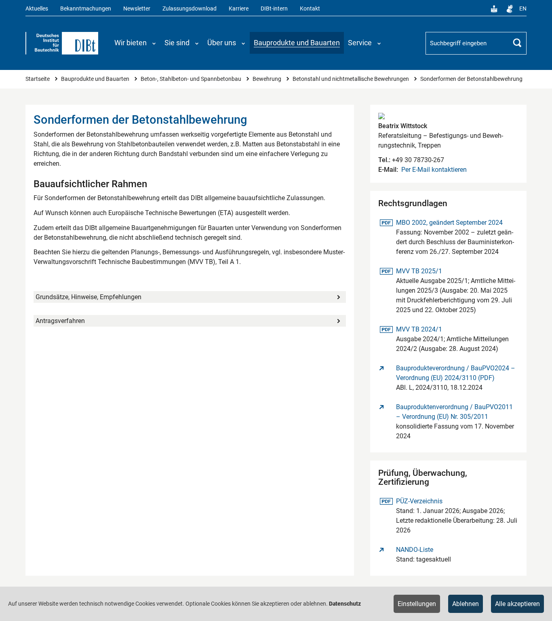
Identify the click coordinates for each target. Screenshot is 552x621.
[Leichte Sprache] (494, 9)
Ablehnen (465, 604)
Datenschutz (345, 603)
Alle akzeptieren (517, 604)
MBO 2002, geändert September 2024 (449, 222)
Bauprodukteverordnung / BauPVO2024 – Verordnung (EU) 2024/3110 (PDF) (455, 373)
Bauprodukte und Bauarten (96, 79)
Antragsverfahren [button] (60, 321)
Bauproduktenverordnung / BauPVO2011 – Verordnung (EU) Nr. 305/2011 (454, 411)
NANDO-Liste (414, 549)
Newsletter (136, 8)
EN (523, 8)
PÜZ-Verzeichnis (419, 501)
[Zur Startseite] (61, 43)
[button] (135, 43)
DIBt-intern (274, 8)
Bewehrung (267, 79)
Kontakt (310, 8)
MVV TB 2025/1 (419, 271)
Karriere (239, 8)
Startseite (38, 79)
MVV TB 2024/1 (419, 329)
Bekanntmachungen (85, 8)
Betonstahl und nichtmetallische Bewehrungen (351, 79)
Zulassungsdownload (189, 8)
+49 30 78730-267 (417, 160)
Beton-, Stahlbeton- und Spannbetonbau (191, 79)
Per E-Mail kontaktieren (434, 169)
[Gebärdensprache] (509, 9)
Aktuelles (36, 8)
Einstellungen (417, 604)
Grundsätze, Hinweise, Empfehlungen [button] (88, 297)
